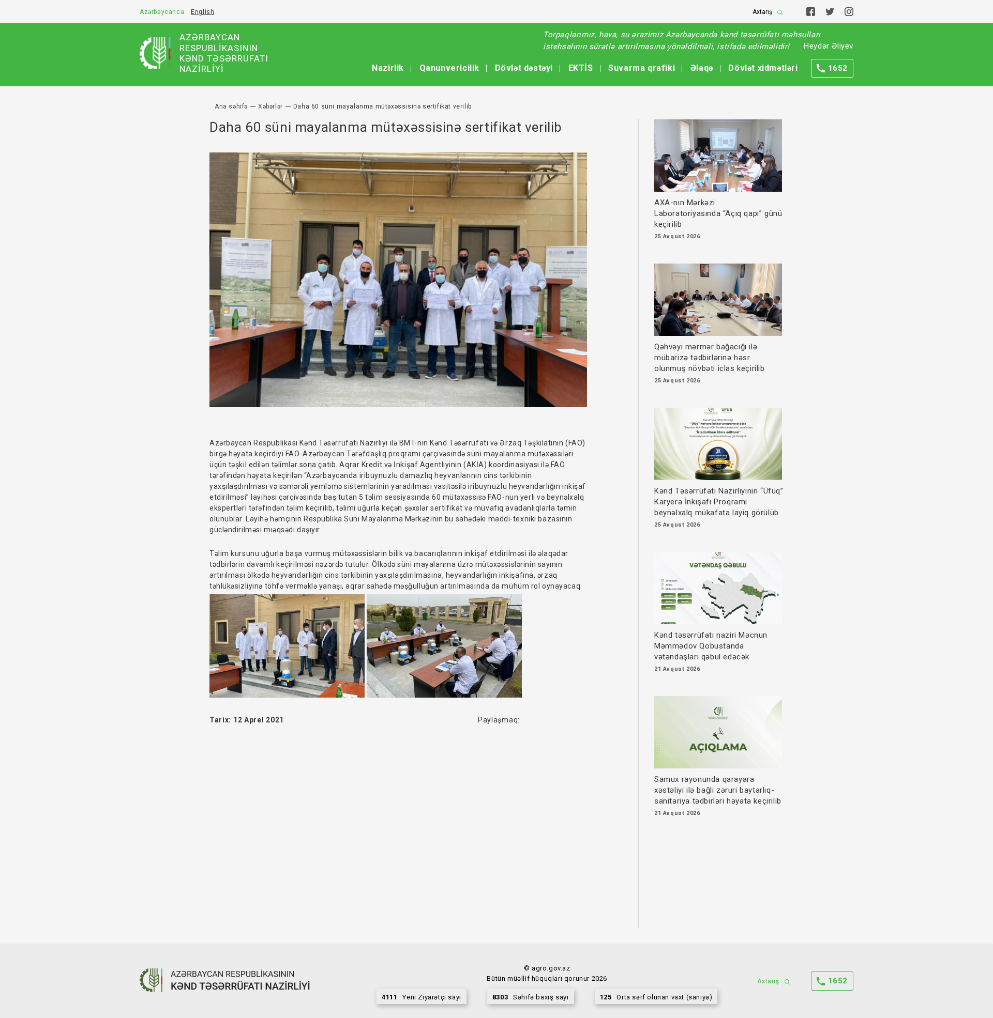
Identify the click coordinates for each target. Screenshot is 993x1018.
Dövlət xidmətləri (763, 68)
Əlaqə (701, 68)
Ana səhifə (231, 106)
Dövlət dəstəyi (524, 68)
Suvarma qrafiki (641, 68)
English (202, 12)
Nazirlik (388, 68)
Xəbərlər (270, 106)
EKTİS (580, 68)
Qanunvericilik (449, 68)
